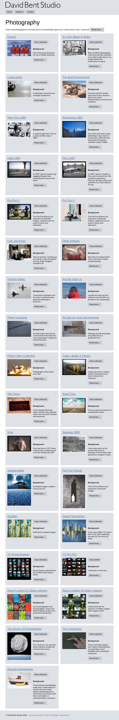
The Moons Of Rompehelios (24, 628)
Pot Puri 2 (68, 200)
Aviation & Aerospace (36, 715)
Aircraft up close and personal (80, 317)
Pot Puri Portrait (72, 470)
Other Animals (71, 241)
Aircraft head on (72, 279)
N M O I (47, 715)
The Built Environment (75, 77)
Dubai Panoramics (73, 516)
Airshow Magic (16, 279)
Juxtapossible (15, 470)
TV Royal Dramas (18, 554)
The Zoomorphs (72, 628)
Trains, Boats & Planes (76, 355)
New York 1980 (16, 117)
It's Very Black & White (76, 36)
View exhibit (94, 560)
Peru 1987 (68, 158)
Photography (55, 715)
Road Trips (69, 394)
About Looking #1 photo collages (27, 590)
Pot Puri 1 (13, 200)
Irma (10, 432)
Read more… (97, 30)
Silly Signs (13, 394)
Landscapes (14, 77)
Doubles (12, 516)
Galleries (19, 12)
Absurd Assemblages (20, 669)
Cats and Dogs (16, 241)
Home (9, 12)
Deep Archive (64, 715)
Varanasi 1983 (71, 432)
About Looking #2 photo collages (82, 590)
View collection (40, 42)
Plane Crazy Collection (21, 355)
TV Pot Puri (69, 554)
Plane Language (17, 317)
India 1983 (13, 158)
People (11, 36)
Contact (30, 12)
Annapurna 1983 (72, 117)
